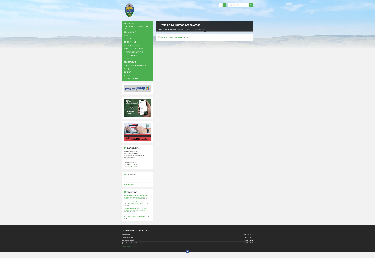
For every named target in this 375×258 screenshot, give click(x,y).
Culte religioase (130, 55)
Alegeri (127, 75)
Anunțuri (127, 69)
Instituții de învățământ (133, 52)
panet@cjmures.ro (133, 166)
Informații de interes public (135, 65)
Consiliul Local (130, 42)
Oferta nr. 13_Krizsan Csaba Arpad (173, 29)
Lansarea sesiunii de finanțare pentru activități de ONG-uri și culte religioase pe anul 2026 (136, 210)
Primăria (127, 39)
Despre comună (130, 32)
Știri (126, 35)
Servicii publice (130, 62)
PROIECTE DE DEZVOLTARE (133, 45)
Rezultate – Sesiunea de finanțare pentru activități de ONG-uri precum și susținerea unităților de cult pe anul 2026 (136, 197)
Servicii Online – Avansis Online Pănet (136, 28)
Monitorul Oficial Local (133, 49)
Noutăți (126, 181)
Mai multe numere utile (128, 246)
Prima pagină (129, 23)
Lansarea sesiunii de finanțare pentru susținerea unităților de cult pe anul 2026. (136, 202)
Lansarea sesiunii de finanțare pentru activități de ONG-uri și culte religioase (135, 215)
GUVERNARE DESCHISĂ (131, 79)
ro (224, 5)
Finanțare (126, 178)
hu (220, 5)
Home (160, 29)
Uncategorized (128, 184)
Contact (127, 72)
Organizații (128, 59)
